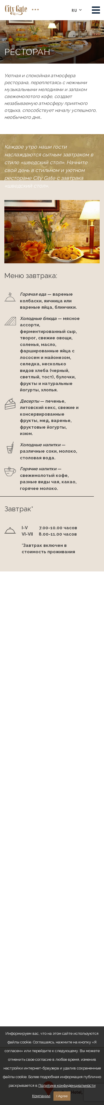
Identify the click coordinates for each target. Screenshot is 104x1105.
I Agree (62, 1096)
